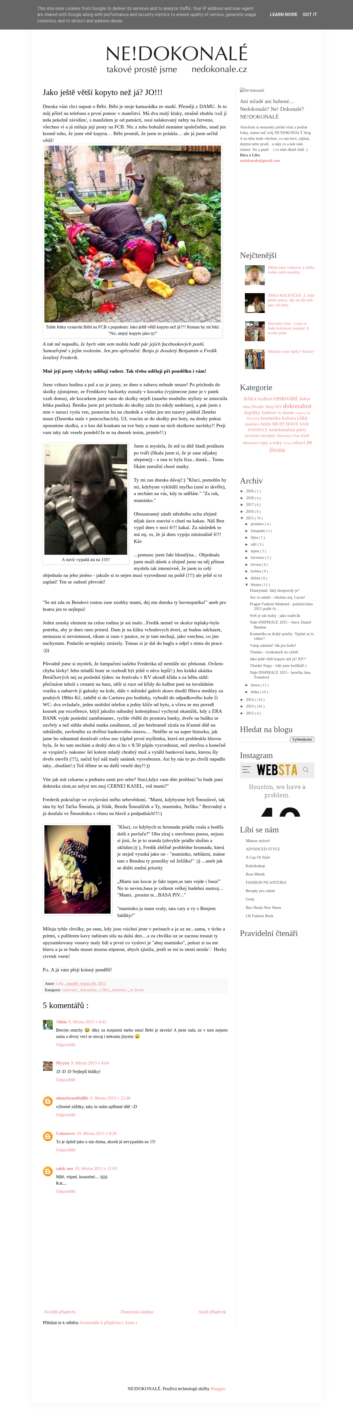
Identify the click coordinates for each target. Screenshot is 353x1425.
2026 (250, 491)
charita (300, 413)
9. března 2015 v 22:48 (110, 1098)
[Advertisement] (135, 1292)
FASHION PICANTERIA (266, 882)
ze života (137, 990)
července (258, 557)
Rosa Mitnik (255, 874)
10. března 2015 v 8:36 (96, 1133)
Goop (250, 899)
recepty (268, 435)
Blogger (217, 1388)
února (256, 685)
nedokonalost (282, 429)
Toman (287, 443)
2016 (250, 511)
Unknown (65, 1133)
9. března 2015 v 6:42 (87, 1021)
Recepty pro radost (260, 890)
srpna (255, 551)
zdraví (299, 442)
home (288, 412)
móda (265, 424)
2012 (250, 713)
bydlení (265, 398)
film (279, 413)
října (255, 537)
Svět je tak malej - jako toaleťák (275, 615)
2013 (250, 706)
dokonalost (89, 990)
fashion (268, 412)
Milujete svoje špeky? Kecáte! (291, 351)
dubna (256, 578)
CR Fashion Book (259, 916)
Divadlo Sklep (263, 406)
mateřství (120, 990)
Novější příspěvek (60, 1312)
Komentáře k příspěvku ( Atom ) (108, 1322)
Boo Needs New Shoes (263, 907)
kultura (289, 418)
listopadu (258, 531)
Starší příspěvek (212, 1312)
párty (301, 429)
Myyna (62, 1063)
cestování (70, 990)
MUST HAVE (285, 424)
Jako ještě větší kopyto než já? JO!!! (278, 659)
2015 (250, 518)
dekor (305, 398)
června (256, 564)
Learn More (283, 14)
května (256, 571)
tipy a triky (271, 442)
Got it (310, 14)
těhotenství (251, 443)
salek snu (64, 1168)
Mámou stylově (258, 840)
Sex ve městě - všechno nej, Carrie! (277, 597)
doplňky (252, 412)
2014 (250, 699)
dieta (246, 406)
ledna (255, 692)
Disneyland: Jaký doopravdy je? (274, 590)
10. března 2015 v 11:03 (96, 1168)
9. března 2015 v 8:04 (90, 1063)
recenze (252, 435)
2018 (250, 498)
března (256, 584)
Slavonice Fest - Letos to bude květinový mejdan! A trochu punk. (288, 328)
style (305, 435)
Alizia (61, 1021)
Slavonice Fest (288, 435)
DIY (278, 406)
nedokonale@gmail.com (260, 160)
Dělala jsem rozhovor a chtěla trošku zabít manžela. (291, 269)
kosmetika (271, 418)
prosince (258, 524)
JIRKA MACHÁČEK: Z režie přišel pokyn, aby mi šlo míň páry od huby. (291, 300)
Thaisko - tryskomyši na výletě (274, 652)
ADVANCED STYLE (263, 849)
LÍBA (105, 990)
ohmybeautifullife (72, 1098)
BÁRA (250, 398)
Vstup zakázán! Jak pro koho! (273, 645)
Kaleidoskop (255, 866)
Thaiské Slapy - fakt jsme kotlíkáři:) (278, 665)
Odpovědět (65, 1044)
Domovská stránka (137, 1312)
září (254, 544)
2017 (250, 504)
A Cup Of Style (258, 857)
